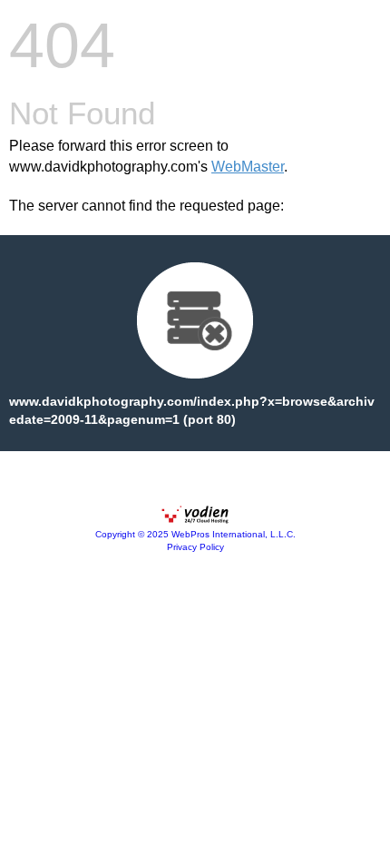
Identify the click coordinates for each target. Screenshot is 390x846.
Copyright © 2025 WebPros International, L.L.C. (195, 534)
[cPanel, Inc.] (195, 519)
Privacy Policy (195, 547)
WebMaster (247, 166)
